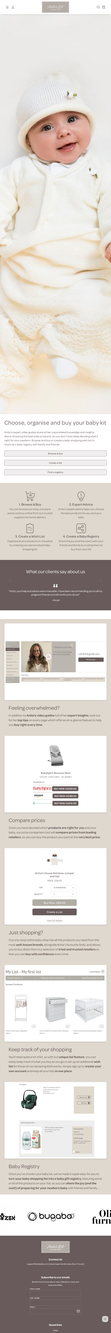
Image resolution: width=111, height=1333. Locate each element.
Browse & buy (55, 453)
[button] (97, 8)
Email (32, 1307)
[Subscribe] (78, 1311)
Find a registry (55, 472)
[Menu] (7, 7)
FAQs (55, 1330)
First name (35, 1289)
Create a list (55, 462)
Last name (35, 1298)
